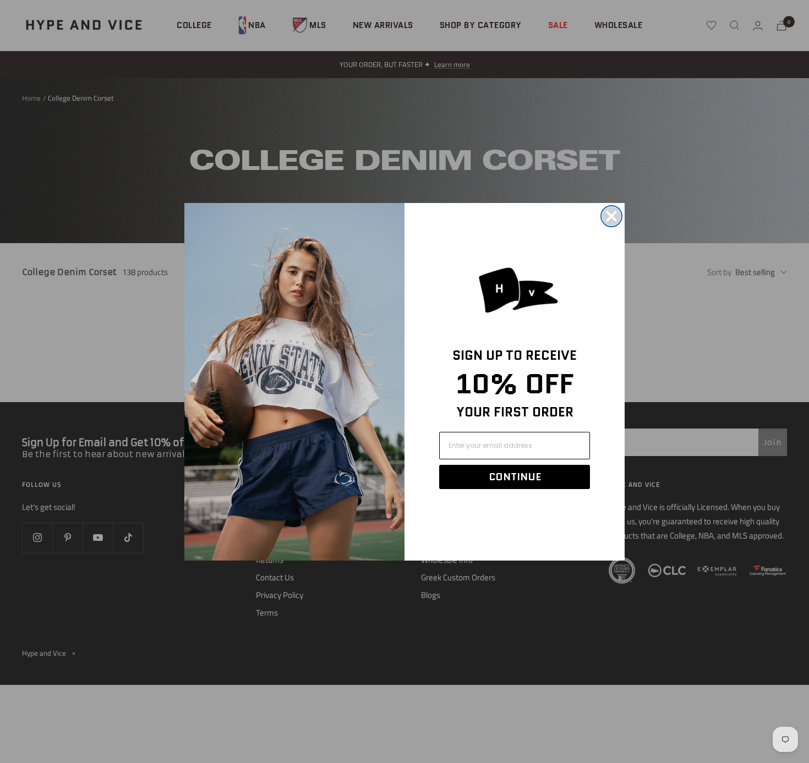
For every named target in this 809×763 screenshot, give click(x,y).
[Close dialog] (611, 216)
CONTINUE (515, 477)
